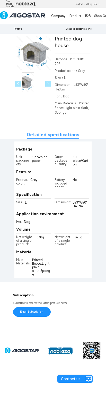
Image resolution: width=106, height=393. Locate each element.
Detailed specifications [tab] (53, 134)
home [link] (18, 28)
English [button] (92, 4)
